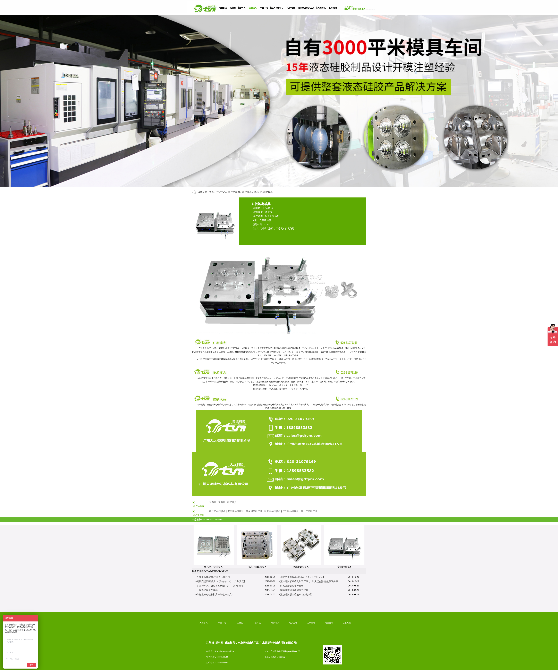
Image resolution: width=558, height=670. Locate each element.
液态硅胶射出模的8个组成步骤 (296, 594)
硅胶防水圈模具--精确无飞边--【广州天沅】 (302, 577)
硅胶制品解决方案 (306, 8)
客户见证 (293, 623)
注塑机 (233, 8)
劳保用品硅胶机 (254, 511)
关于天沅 (291, 8)
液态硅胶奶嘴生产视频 (292, 586)
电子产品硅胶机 (217, 511)
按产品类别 (234, 192)
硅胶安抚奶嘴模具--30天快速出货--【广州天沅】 (221, 581)
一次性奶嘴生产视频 (207, 590)
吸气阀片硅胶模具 (213, 567)
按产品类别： (199, 506)
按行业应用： (199, 515)
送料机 (242, 8)
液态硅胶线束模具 (257, 567)
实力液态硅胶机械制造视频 (294, 590)
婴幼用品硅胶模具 (263, 192)
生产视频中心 (277, 8)
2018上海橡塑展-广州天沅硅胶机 (213, 577)
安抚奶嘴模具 (344, 567)
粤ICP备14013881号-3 (224, 651)
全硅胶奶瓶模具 (301, 567)
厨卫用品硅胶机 (272, 511)
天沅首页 (223, 8)
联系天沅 (333, 8)
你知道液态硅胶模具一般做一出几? (215, 594)
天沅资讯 (322, 8)
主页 (211, 192)
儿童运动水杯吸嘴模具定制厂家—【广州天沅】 (221, 586)
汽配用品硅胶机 (290, 511)
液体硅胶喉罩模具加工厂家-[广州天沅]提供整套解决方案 (309, 581)
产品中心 (264, 8)
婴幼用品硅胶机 (236, 511)
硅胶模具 (253, 8)
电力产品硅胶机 (309, 511)
